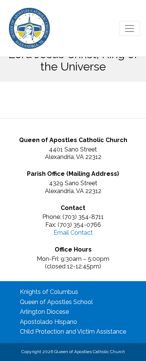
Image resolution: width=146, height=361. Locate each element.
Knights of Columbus (49, 291)
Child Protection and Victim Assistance (73, 331)
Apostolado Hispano (48, 321)
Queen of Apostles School (56, 302)
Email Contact (73, 232)
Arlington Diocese (44, 311)
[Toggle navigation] (129, 28)
